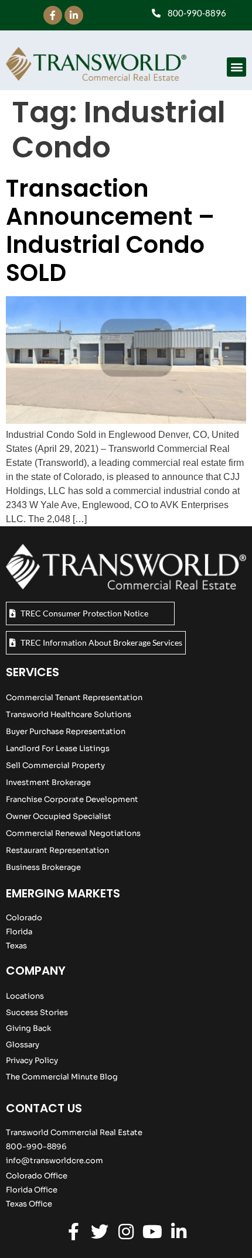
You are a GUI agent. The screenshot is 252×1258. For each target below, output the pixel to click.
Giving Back (28, 1028)
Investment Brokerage (48, 782)
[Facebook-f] (52, 15)
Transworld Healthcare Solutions (68, 714)
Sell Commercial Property (55, 765)
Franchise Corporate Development (72, 799)
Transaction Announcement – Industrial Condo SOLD (110, 230)
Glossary (22, 1045)
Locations (25, 996)
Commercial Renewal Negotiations (73, 833)
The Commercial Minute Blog (62, 1077)
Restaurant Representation (57, 850)
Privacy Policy (32, 1060)
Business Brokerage (43, 867)
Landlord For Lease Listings (58, 748)
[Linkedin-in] (73, 15)
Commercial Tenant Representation (74, 697)
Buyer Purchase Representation (65, 731)
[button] (236, 67)
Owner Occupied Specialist (58, 816)
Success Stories (37, 1012)
